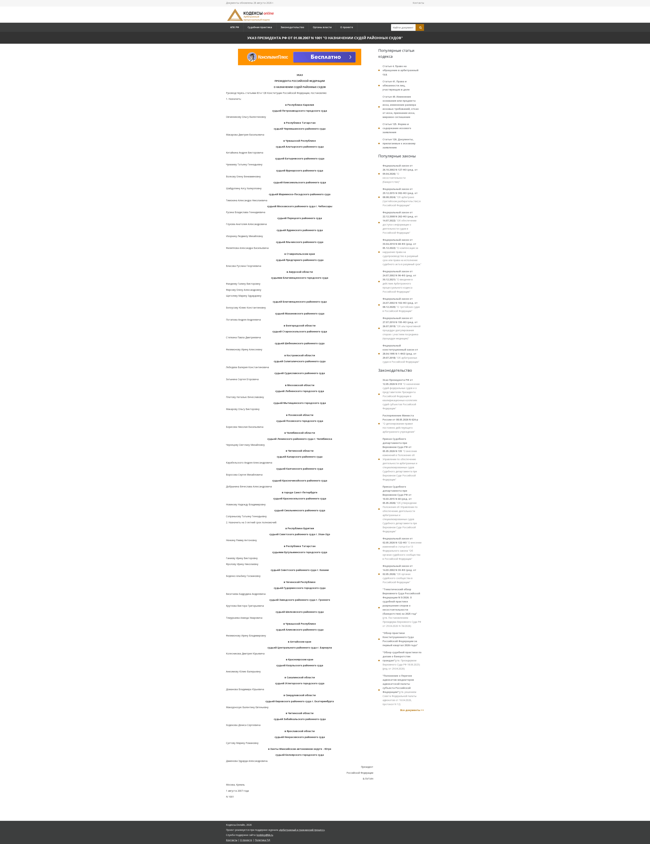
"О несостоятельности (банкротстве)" (400, 173)
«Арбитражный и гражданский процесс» (302, 829)
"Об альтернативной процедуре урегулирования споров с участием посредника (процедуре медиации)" (401, 328)
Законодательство (292, 27)
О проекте (346, 27)
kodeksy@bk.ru (265, 835)
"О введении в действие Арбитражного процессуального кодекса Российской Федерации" (399, 281)
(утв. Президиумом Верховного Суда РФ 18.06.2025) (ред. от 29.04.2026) (402, 660)
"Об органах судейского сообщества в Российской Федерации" (399, 574)
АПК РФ (234, 27)
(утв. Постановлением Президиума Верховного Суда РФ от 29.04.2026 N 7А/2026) (402, 607)
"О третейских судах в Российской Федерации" (401, 305)
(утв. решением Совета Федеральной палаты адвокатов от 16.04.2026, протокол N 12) (399, 690)
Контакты (418, 2)
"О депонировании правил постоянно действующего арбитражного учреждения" (400, 423)
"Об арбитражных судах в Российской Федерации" (401, 353)
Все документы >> (412, 710)
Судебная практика (260, 27)
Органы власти (322, 27)
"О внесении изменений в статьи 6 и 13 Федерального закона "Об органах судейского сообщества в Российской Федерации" (402, 548)
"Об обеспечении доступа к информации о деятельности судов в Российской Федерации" (400, 222)
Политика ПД (262, 840)
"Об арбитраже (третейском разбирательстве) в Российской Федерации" (402, 197)
